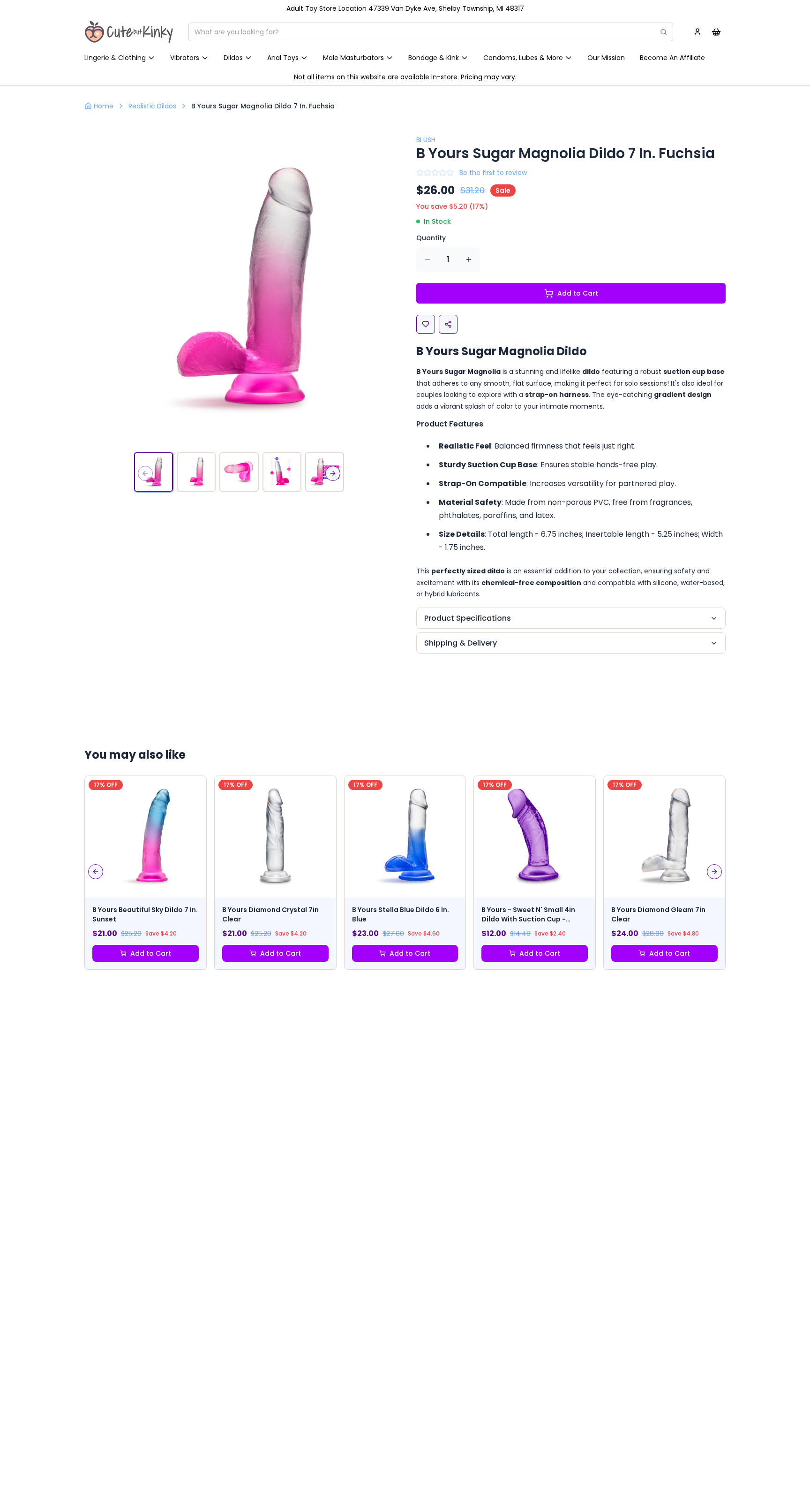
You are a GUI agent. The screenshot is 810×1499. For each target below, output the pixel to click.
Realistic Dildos (152, 106)
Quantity (431, 238)
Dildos (233, 57)
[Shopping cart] (716, 32)
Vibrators (184, 57)
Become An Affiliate (672, 57)
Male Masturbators (353, 57)
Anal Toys (283, 57)
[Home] (128, 32)
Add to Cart (577, 293)
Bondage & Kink (433, 57)
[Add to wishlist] (425, 324)
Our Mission (606, 57)
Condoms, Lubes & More (523, 57)
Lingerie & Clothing (115, 57)
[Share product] (448, 324)
